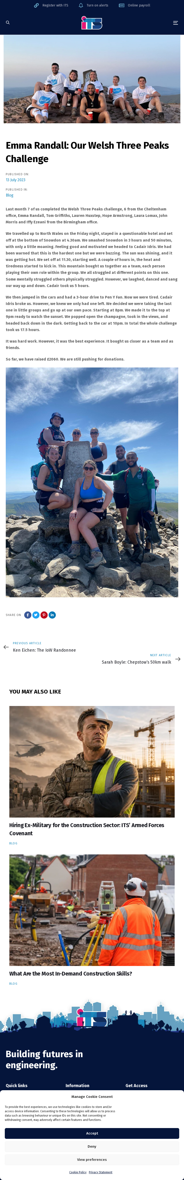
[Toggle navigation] (149, 23)
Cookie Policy (77, 1172)
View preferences (92, 1159)
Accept (92, 1133)
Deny (92, 1146)
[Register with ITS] (51, 5)
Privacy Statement (100, 1172)
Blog (9, 195)
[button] (8, 23)
